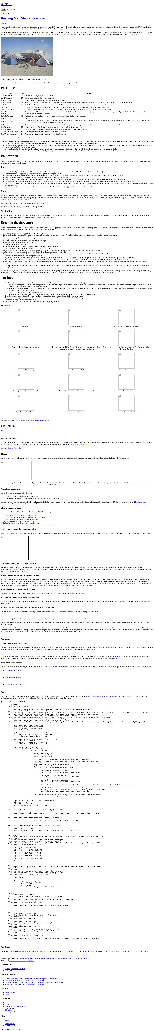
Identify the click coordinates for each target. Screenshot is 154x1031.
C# (18, 958)
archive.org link (122, 27)
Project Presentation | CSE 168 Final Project (19, 980)
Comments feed (10, 1024)
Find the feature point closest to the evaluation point (22, 523)
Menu (3, 9)
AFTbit (6, 4)
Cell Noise (8, 426)
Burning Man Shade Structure (23, 18)
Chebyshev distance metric (14, 684)
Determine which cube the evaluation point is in (21, 515)
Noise (22, 958)
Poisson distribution (115, 579)
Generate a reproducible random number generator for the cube (26, 517)
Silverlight (59, 958)
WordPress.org (10, 1025)
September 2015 (10, 992)
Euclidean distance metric (13, 670)
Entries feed (9, 1022)
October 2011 (9, 994)
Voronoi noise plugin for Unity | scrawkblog (19, 984)
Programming (50, 958)
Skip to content (11, 9)
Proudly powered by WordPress (11, 1029)
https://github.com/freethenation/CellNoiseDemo (101, 696)
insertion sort (115, 658)
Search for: (4, 960)
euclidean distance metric (49, 667)
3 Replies (4, 431)
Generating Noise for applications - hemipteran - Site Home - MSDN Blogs (30, 982)
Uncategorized (22, 420)
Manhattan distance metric (13, 677)
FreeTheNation (85, 958)
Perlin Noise (60, 442)
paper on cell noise (142, 951)
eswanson (48, 420)
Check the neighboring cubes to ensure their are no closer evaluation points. (30, 525)
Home (7, 13)
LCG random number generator (16, 571)
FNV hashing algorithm (93, 569)
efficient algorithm (139, 502)
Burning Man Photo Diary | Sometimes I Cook (20, 979)
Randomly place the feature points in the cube (20, 521)
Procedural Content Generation (35, 958)
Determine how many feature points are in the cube (22, 519)
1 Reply (3, 23)
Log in (7, 1020)
